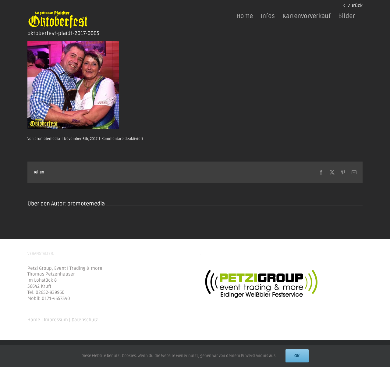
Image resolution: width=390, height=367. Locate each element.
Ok (297, 355)
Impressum (56, 319)
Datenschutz (85, 319)
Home (33, 319)
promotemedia (47, 139)
